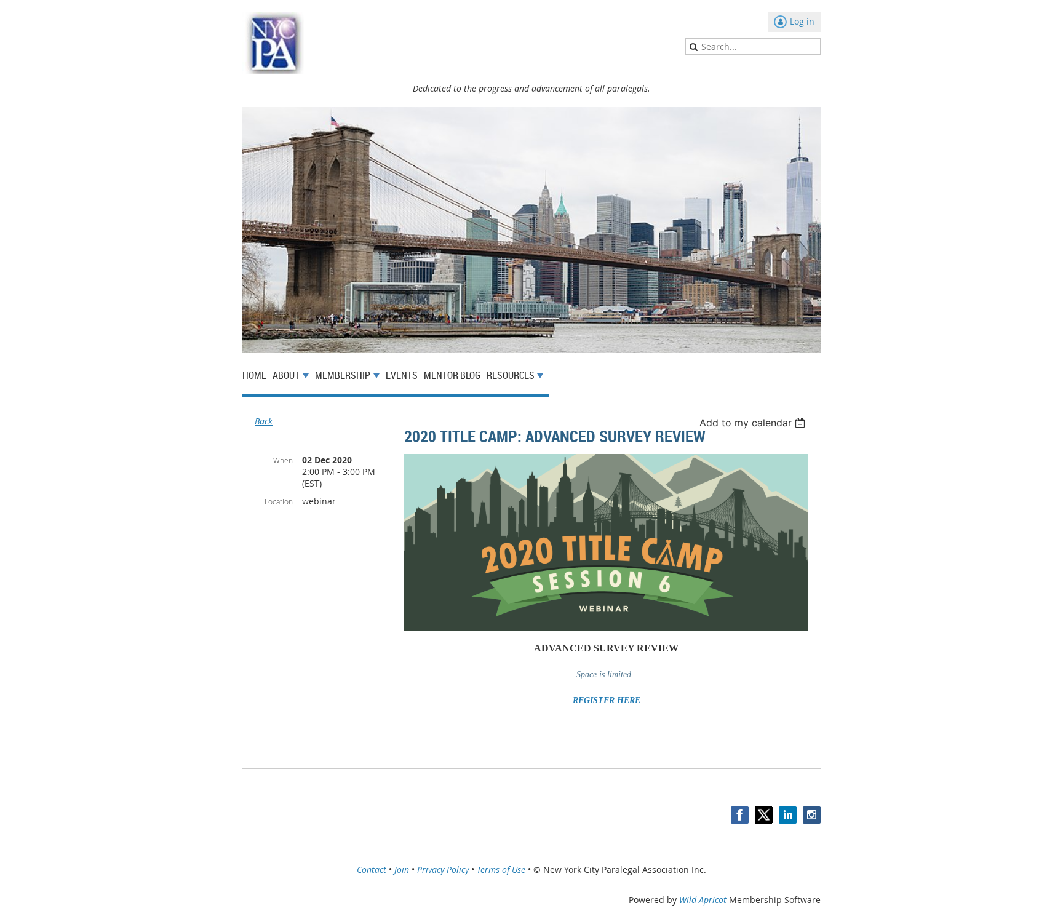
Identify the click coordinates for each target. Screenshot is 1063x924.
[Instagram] (812, 815)
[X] (764, 815)
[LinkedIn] (788, 815)
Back (264, 421)
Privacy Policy (443, 869)
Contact (371, 869)
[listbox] (753, 422)
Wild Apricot (703, 900)
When (283, 460)
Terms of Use (501, 869)
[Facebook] (740, 815)
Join (401, 869)
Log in (802, 21)
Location (279, 501)
